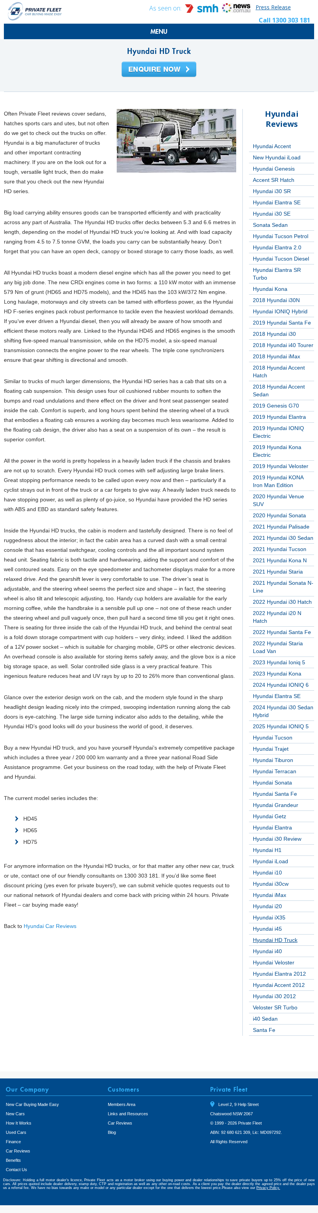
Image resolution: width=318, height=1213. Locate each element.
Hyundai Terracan (274, 771)
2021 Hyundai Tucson (279, 549)
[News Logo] (236, 10)
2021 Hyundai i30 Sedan (283, 538)
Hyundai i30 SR (272, 191)
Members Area (121, 1104)
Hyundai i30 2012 (274, 996)
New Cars (15, 1113)
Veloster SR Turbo (275, 1007)
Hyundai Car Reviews (50, 926)
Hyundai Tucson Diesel (281, 259)
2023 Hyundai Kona (277, 673)
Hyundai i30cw (271, 884)
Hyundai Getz (269, 816)
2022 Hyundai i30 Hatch (282, 602)
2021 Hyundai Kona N (280, 560)
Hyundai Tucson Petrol (280, 236)
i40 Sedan (265, 1019)
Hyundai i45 (267, 929)
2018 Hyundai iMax (276, 356)
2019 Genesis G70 (276, 406)
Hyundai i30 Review (277, 839)
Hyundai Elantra (272, 827)
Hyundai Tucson (272, 737)
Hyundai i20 (267, 906)
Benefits (13, 1160)
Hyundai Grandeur (275, 805)
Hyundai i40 (267, 951)
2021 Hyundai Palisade (281, 527)
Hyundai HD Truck (275, 940)
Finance (13, 1141)
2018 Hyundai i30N (276, 300)
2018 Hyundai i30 (274, 334)
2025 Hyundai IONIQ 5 (281, 726)
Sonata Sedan (270, 225)
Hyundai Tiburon (273, 760)
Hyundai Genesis (274, 169)
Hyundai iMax (269, 895)
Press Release (273, 7)
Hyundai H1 (267, 850)
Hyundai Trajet (271, 749)
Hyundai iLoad (270, 861)
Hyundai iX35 (269, 917)
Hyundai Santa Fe (275, 794)
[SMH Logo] (202, 10)
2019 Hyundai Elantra (279, 417)
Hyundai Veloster (273, 962)
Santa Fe (264, 1030)
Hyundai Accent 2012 (279, 985)
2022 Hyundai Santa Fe (282, 632)
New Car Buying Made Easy (32, 1104)
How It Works (18, 1123)
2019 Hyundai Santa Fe (282, 323)
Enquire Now (159, 70)
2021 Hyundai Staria (278, 571)
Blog (112, 1132)
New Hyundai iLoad (277, 157)
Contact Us (16, 1169)
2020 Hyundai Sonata (279, 515)
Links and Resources (128, 1113)
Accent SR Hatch (273, 180)
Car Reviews (18, 1151)
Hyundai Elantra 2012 (279, 974)
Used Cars (16, 1132)
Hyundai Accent (272, 146)
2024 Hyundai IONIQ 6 (281, 685)
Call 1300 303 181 (284, 20)
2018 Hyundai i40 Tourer (283, 345)
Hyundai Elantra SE (277, 202)
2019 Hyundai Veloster (280, 466)
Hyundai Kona (270, 289)
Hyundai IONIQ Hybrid (280, 311)
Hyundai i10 (267, 872)
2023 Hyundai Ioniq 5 (279, 662)
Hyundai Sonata (272, 782)
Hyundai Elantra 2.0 (277, 247)
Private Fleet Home (35, 11)
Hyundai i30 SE (271, 214)
